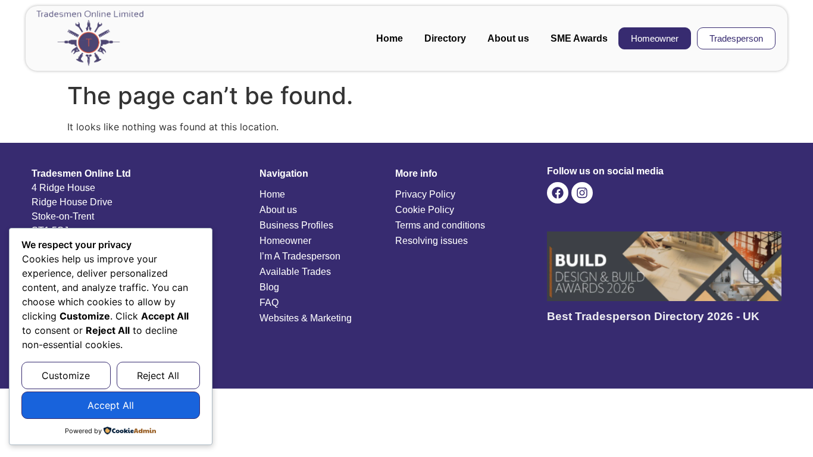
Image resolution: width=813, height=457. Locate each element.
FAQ (269, 303)
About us (508, 38)
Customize (66, 375)
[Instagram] (582, 193)
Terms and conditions (440, 225)
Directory (445, 38)
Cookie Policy (424, 210)
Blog (269, 287)
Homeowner (285, 241)
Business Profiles (296, 225)
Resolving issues (431, 241)
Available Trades (295, 272)
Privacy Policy (425, 194)
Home (389, 38)
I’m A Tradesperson (299, 256)
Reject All (158, 375)
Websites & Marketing (305, 318)
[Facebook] (557, 193)
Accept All (110, 405)
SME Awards (579, 38)
